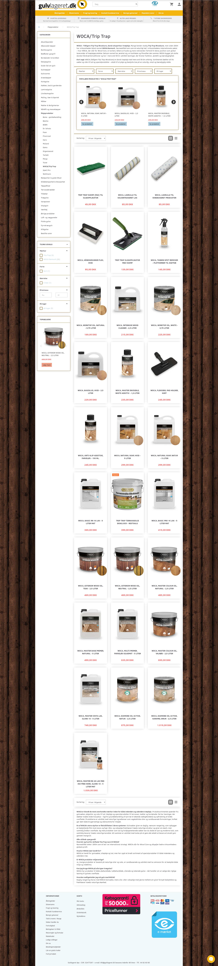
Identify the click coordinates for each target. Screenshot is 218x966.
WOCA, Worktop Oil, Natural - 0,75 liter (91, 326)
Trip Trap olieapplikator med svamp (127, 261)
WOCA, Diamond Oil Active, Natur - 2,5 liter (127, 717)
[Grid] (170, 138)
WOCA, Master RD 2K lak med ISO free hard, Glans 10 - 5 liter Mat (90, 784)
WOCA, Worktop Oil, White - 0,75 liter (164, 326)
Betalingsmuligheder (53, 947)
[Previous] (81, 102)
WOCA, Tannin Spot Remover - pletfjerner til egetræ (164, 261)
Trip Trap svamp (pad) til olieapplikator (90, 196)
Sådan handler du (52, 922)
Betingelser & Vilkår (53, 929)
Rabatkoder (50, 936)
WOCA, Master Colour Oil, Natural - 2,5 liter (164, 587)
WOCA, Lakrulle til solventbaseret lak (127, 196)
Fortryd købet (51, 954)
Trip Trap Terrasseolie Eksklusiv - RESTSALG (127, 522)
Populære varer (148, 13)
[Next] (173, 102)
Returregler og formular (54, 933)
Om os (161, 13)
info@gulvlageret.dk (107, 962)
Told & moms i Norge (53, 918)
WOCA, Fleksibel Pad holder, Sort (164, 391)
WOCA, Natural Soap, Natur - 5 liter (94, 114)
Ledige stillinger (51, 940)
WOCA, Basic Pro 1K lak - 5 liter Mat (164, 522)
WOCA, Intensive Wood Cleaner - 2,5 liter (127, 326)
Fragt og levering (90, 13)
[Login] (179, 4)
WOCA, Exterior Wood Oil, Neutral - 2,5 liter (53, 354)
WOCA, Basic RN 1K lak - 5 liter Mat (90, 522)
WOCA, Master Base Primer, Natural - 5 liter (90, 652)
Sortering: (81, 138)
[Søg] (136, 4)
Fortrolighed (50, 925)
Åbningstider (59, 13)
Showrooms (74, 13)
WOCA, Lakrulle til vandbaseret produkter (164, 196)
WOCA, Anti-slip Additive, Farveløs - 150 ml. (90, 456)
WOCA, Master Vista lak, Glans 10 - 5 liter (90, 717)
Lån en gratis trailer (53, 950)
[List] (176, 138)
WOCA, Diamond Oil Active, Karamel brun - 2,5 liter (164, 717)
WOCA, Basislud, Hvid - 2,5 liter (126, 114)
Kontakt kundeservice (110, 13)
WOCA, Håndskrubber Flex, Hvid (90, 261)
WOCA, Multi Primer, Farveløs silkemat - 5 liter (127, 652)
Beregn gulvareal (130, 13)
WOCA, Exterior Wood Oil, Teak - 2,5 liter (90, 587)
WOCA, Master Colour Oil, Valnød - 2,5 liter (164, 652)
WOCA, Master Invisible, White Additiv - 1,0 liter (159, 114)
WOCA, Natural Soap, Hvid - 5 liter (127, 456)
